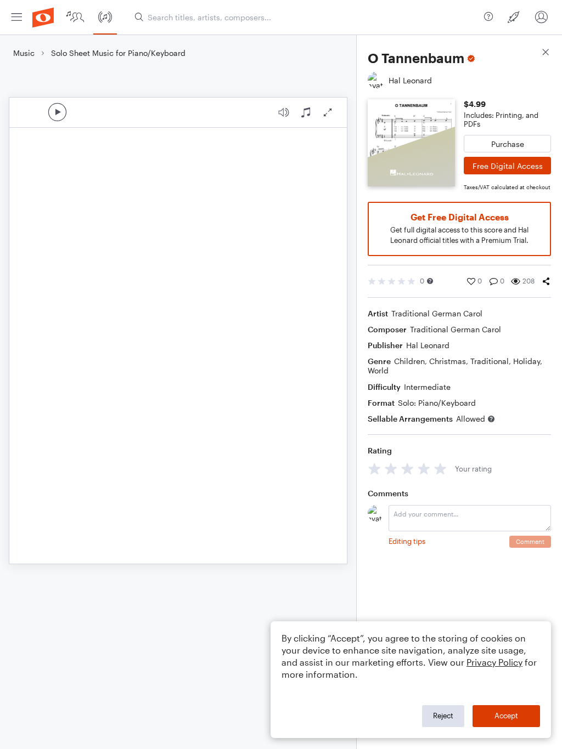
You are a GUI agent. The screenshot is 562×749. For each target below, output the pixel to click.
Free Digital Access (508, 166)
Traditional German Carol (436, 313)
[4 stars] (424, 468)
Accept (506, 715)
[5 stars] (440, 468)
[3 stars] (407, 468)
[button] (430, 281)
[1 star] (374, 468)
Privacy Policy (494, 662)
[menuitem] (16, 17)
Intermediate (427, 386)
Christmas (447, 361)
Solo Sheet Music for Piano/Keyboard (118, 53)
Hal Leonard (427, 345)
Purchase (507, 144)
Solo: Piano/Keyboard (437, 402)
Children (409, 361)
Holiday (526, 361)
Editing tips (407, 541)
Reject (443, 715)
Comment (530, 541)
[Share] (546, 281)
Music (24, 53)
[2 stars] (391, 468)
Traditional (489, 361)
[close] (545, 53)
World (378, 370)
